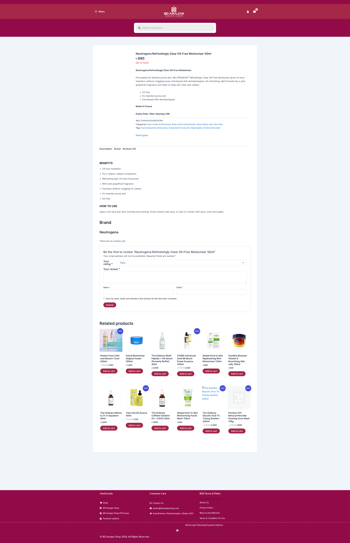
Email (180, 287)
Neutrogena (196, 128)
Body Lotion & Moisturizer (184, 124)
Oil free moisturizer (211, 128)
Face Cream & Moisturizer (159, 124)
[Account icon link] (248, 11)
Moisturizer (162, 128)
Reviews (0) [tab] (129, 148)
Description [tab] (106, 148)
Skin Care (218, 124)
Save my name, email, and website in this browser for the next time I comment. (141, 298)
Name (106, 287)
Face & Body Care (205, 124)
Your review (111, 269)
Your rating (108, 262)
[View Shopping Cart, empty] (254, 11)
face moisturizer (148, 128)
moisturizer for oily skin (179, 128)
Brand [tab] (117, 148)
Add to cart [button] (109, 371)
